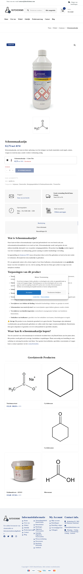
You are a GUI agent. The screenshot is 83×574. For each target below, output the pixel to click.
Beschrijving (41, 223)
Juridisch (38, 547)
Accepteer (29, 292)
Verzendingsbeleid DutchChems (41, 521)
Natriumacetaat (12, 403)
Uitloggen (54, 530)
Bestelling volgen (56, 525)
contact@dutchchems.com (27, 1)
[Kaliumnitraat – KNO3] (23, 471)
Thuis (49, 28)
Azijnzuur (62, 28)
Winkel (20, 19)
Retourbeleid (39, 524)
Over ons (13, 19)
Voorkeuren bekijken (54, 292)
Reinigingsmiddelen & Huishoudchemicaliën (39, 184)
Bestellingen (55, 523)
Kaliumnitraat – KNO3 (14, 492)
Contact (47, 19)
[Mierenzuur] (60, 471)
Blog (53, 19)
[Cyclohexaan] (60, 382)
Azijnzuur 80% (24, 255)
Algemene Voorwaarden (40, 530)
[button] (75, 45)
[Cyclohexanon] (60, 426)
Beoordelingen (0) (41, 231)
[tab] (41, 223)
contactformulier (33, 344)
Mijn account (55, 520)
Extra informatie (41, 227)
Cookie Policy (36, 297)
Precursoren (39, 541)
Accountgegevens (56, 527)
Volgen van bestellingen (74, 3)
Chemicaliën (22, 184)
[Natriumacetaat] (23, 382)
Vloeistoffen (56, 184)
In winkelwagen (24, 170)
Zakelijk (27, 19)
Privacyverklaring (45, 297)
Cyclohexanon (49, 448)
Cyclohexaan (48, 403)
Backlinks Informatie (39, 544)
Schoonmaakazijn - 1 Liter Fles (24, 158)
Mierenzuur (48, 492)
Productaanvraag (37, 19)
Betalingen (39, 527)
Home (6, 19)
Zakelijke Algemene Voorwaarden (40, 534)
